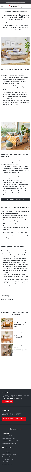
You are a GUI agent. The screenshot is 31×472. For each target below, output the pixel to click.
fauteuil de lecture (8, 102)
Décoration (5, 295)
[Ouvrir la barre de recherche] (29, 6)
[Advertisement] (15, 114)
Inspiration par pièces (15, 11)
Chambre (24, 11)
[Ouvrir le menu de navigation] (2, 6)
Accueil (6, 11)
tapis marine (15, 172)
